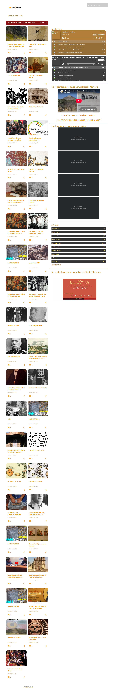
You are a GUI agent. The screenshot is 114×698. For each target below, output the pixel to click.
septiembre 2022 (78, 250)
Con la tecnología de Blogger (58, 695)
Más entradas (28, 687)
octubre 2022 (78, 247)
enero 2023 (78, 236)
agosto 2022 (78, 254)
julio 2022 (78, 258)
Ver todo (43, 22)
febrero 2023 (78, 232)
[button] (24, 53)
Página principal (15, 16)
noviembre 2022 (78, 243)
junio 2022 (78, 261)
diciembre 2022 (78, 239)
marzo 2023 (78, 228)
